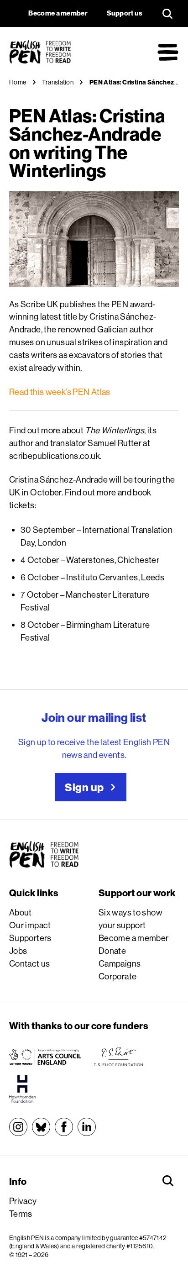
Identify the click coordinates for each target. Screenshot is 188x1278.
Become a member (134, 937)
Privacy (23, 1200)
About (20, 912)
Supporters (30, 937)
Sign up (84, 787)
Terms (20, 1213)
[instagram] (18, 1127)
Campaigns (120, 963)
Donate (112, 950)
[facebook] (64, 1127)
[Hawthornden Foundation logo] (22, 1089)
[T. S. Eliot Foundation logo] (118, 1056)
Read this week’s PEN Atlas (59, 391)
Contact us (29, 963)
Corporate (117, 976)
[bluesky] (41, 1127)
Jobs (18, 950)
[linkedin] (87, 1127)
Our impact (30, 925)
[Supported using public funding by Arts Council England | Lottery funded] (45, 1056)
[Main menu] (168, 52)
